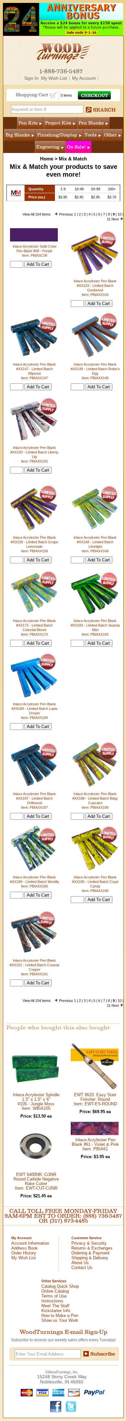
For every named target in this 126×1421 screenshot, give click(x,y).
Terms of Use (54, 1296)
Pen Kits (27, 123)
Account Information (30, 1243)
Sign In (31, 78)
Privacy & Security (89, 1243)
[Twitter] (71, 1406)
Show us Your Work (59, 1320)
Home (46, 158)
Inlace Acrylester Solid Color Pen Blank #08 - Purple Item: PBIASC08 (35, 250)
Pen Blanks (91, 123)
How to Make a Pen (59, 1315)
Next (115, 219)
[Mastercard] (25, 1392)
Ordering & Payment (90, 1253)
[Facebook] (56, 1406)
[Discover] (72, 1392)
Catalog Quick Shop (60, 1286)
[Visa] (41, 1392)
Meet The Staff (55, 1305)
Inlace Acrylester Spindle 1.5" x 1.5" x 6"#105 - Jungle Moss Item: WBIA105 (36, 1101)
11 (108, 219)
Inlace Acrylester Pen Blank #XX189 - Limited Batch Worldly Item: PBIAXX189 (34, 881)
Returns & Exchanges (91, 1248)
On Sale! (76, 147)
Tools (91, 135)
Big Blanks (17, 135)
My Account (84, 78)
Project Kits (58, 123)
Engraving (47, 147)
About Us (80, 1262)
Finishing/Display (57, 135)
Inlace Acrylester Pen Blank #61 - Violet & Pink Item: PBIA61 (95, 1144)
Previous (66, 214)
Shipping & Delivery (89, 1257)
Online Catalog (55, 1291)
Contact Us (81, 1267)
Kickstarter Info (55, 1310)
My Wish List (54, 78)
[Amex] (56, 1392)
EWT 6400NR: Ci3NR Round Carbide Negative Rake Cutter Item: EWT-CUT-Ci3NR (36, 1181)
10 (119, 214)
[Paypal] (93, 1392)
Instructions (52, 1300)
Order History (23, 1253)
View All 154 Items (37, 214)
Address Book (24, 1248)
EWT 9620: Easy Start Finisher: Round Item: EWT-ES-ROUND (95, 1099)
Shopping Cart (32, 95)
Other (110, 135)
